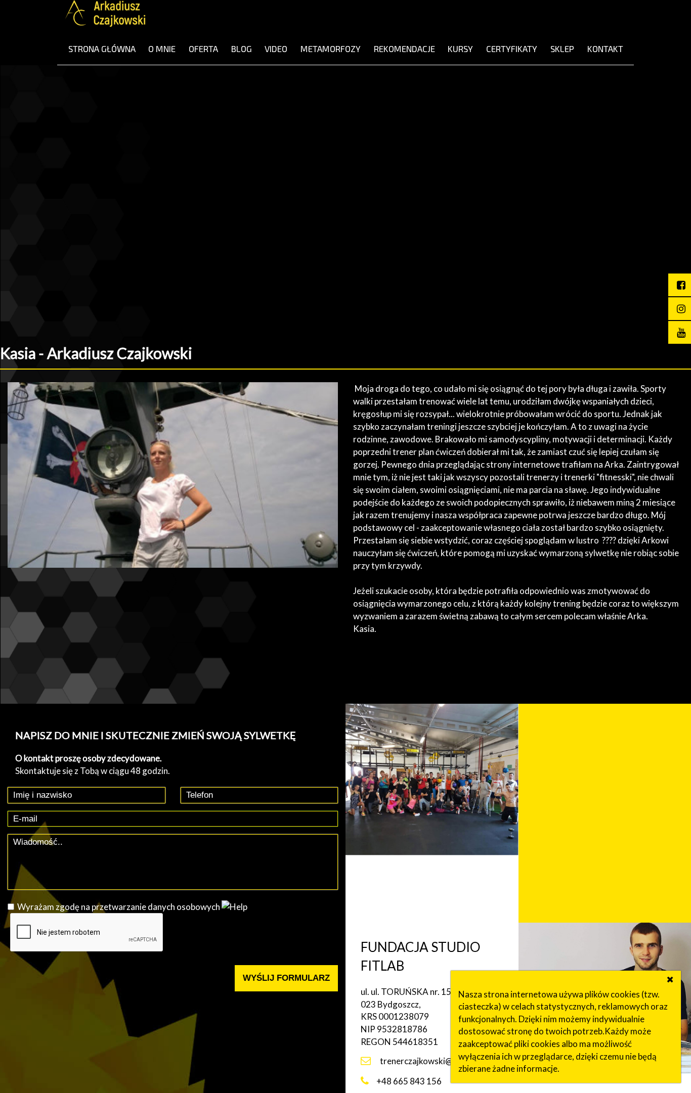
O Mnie (162, 48)
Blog (241, 48)
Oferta (203, 48)
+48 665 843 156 (409, 1081)
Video (276, 48)
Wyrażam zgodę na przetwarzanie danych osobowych (118, 906)
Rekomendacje (404, 48)
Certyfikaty (511, 48)
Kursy (460, 48)
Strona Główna (102, 48)
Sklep (562, 48)
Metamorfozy (330, 48)
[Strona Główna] (105, 15)
